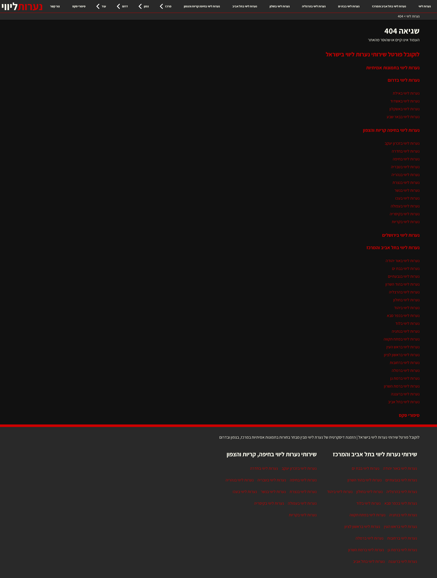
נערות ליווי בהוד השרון (402, 284)
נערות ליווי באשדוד (405, 101)
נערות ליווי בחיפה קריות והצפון (202, 6)
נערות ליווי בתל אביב (244, 6)
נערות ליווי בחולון (280, 6)
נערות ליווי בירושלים (401, 235)
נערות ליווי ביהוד (407, 307)
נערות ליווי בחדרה (406, 151)
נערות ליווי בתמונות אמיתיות (393, 68)
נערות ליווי (425, 6)
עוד (104, 6)
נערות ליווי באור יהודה (403, 260)
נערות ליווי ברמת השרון (402, 386)
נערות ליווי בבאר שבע (403, 116)
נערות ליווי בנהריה (405, 174)
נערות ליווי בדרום (404, 80)
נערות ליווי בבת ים (349, 6)
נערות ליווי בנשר (407, 190)
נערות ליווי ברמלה (406, 370)
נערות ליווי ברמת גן (405, 378)
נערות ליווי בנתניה (406, 331)
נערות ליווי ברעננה (405, 394)
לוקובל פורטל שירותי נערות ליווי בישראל (373, 54)
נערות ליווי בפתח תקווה (402, 339)
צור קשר (55, 6)
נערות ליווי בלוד (407, 323)
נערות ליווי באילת (406, 93)
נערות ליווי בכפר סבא (403, 315)
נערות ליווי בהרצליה (314, 6)
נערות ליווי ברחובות (405, 362)
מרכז (168, 6)
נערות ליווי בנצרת (406, 182)
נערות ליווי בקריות (406, 221)
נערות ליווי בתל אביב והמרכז (389, 6)
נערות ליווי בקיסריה (405, 214)
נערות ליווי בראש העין (403, 347)
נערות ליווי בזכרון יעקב (402, 143)
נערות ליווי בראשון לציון (402, 354)
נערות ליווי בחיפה (406, 159)
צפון (146, 6)
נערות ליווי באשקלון (404, 109)
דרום (125, 6)
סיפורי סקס (78, 6)
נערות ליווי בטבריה (405, 166)
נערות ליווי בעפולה (405, 206)
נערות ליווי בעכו (407, 198)
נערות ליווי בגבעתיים (404, 276)
